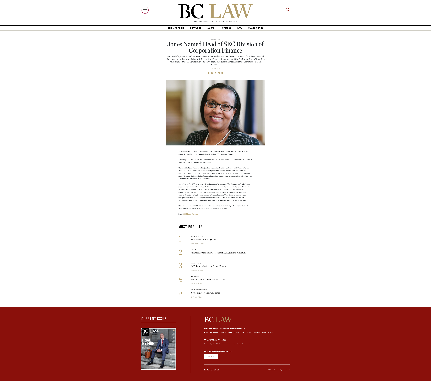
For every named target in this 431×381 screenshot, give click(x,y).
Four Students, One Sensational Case (208, 279)
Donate (244, 344)
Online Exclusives (215, 39)
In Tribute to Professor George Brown (208, 266)
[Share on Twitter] (212, 73)
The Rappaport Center (199, 289)
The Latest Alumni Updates (203, 239)
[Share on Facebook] (209, 73)
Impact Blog (236, 344)
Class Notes (255, 28)
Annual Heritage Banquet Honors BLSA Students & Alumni (218, 252)
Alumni (212, 28)
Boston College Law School (212, 344)
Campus (226, 28)
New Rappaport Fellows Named (205, 292)
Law (239, 28)
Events (193, 249)
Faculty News (196, 263)
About (264, 332)
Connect (270, 332)
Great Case (195, 276)
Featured (195, 28)
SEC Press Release (190, 214)
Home (206, 332)
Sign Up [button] (211, 356)
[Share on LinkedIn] (215, 73)
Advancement (226, 344)
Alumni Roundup (197, 236)
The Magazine (176, 28)
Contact (251, 344)
